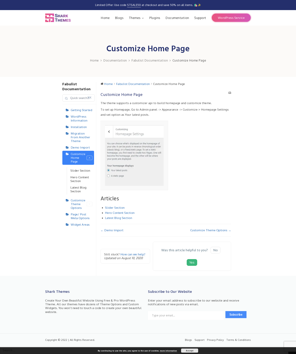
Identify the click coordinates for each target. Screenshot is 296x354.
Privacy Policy (215, 340)
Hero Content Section (79, 179)
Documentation (177, 18)
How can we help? (132, 254)
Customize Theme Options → (210, 230)
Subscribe (236, 314)
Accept (189, 350)
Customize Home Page (78, 157)
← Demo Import (112, 230)
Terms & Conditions (238, 340)
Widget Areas (80, 224)
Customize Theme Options (78, 204)
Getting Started (81, 110)
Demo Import (80, 147)
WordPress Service (231, 17)
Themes (135, 18)
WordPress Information (79, 118)
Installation (79, 127)
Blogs (119, 18)
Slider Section (80, 170)
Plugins (154, 18)
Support (200, 18)
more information (168, 350)
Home (105, 18)
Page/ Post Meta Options (80, 216)
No (215, 250)
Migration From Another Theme (80, 137)
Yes (192, 262)
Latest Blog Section (78, 189)
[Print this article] (229, 93)
